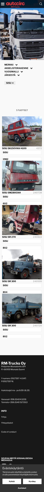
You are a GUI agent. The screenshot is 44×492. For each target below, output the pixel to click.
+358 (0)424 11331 (17, 399)
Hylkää (12, 481)
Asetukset (22, 488)
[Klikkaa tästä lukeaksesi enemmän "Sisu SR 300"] (22, 264)
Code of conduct (8, 432)
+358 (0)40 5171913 (18, 402)
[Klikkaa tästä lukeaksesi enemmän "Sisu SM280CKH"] (22, 176)
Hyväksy (32, 481)
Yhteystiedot (7, 423)
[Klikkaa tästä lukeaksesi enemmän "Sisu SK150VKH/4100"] (22, 131)
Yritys (3, 417)
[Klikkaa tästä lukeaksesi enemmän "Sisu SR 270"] (22, 220)
